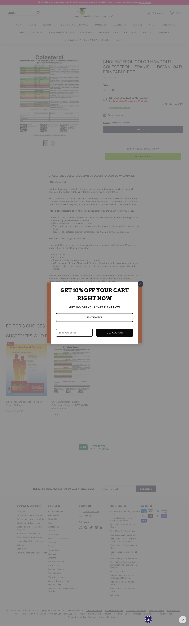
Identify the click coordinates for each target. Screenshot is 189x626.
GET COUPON (115, 332)
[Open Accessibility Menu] (148, 619)
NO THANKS (94, 317)
